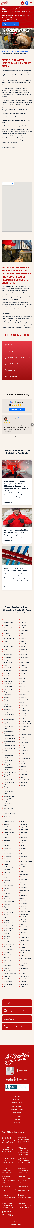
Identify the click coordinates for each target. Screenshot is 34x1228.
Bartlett (6, 649)
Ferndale (23, 646)
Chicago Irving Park (9, 746)
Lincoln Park (7, 853)
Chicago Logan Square (8, 761)
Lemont (6, 845)
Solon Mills (23, 885)
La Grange (23, 785)
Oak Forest (7, 939)
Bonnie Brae (8, 662)
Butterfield (7, 684)
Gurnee (22, 702)
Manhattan (7, 877)
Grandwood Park (25, 692)
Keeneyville (24, 772)
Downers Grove (25, 630)
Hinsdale (23, 732)
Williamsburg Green (24, 964)
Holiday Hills (24, 737)
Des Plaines (24, 628)
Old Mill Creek (8, 949)
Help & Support (17, 1116)
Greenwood (24, 700)
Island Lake (23, 764)
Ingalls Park (23, 753)
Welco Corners (24, 935)
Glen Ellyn (23, 678)
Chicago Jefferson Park (9, 749)
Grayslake (23, 694)
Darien (22, 620)
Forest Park (23, 654)
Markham (7, 880)
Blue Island (7, 657)
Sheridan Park (24, 879)
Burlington (7, 676)
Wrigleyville (24, 984)
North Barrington (9, 923)
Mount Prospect (9, 901)
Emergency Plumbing (17, 1109)
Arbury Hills (7, 636)
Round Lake (24, 859)
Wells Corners (24, 937)
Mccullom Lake (8, 885)
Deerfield (23, 625)
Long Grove (7, 872)
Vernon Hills (24, 914)
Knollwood (23, 783)
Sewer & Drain (12, 370)
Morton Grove (8, 899)
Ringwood (23, 827)
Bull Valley (7, 673)
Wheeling (23, 955)
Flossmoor (23, 649)
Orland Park (7, 955)
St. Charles (23, 895)
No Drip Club (17, 1112)
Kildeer (22, 777)
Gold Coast (23, 686)
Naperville (7, 909)
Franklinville (23, 670)
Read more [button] (7, 431)
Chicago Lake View (10, 753)
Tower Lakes (24, 906)
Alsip (5, 630)
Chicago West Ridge (8, 800)
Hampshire (23, 708)
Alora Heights (8, 628)
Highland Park (24, 727)
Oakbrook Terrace (9, 944)
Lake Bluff (7, 824)
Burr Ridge (7, 678)
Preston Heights (9, 984)
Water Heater (10, 51)
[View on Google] (5, 419)
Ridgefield (23, 824)
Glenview (23, 684)
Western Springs (25, 950)
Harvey (22, 718)
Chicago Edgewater (7, 723)
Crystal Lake (8, 819)
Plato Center (8, 979)
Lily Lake (7, 851)
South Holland (24, 890)
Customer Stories (17, 1106)
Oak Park (6, 941)
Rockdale (23, 840)
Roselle (22, 853)
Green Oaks (23, 697)
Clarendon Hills (8, 808)
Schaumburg (24, 874)
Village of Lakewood (23, 920)
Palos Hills (7, 963)
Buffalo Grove (8, 670)
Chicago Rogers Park (9, 792)
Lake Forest (7, 829)
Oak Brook (7, 936)
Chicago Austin (8, 709)
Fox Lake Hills (24, 662)
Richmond (23, 821)
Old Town (7, 952)
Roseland (23, 851)
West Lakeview (25, 945)
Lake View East (8, 835)
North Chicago (8, 925)
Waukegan (23, 932)
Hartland (23, 716)
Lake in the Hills (9, 832)
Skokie (22, 882)
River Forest (24, 829)
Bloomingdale (8, 654)
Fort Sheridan (24, 657)
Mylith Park (7, 907)
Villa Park (23, 917)
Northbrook (7, 931)
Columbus (7, 811)
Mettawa (7, 891)
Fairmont (23, 644)
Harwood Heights (25, 721)
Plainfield (7, 976)
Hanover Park (24, 710)
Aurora (6, 641)
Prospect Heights (9, 987)
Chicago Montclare (9, 765)
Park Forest (7, 966)
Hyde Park (23, 748)
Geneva (22, 673)
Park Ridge (7, 968)
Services (17, 1096)
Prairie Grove (8, 982)
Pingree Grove (8, 971)
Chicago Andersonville (8, 705)
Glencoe (22, 681)
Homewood (24, 743)
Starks (22, 898)
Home (3, 51)
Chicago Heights (9, 736)
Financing (17, 1119)
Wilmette (23, 971)
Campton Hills (8, 686)
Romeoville (23, 845)
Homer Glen (24, 740)
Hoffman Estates (25, 734)
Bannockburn (8, 644)
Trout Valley (24, 909)
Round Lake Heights (24, 865)
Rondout (23, 848)
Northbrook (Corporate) (8, 1137)
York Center (23, 987)
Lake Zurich (7, 840)
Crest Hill (7, 816)
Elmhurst (23, 638)
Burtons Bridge (8, 681)
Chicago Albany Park (8, 701)
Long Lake (7, 875)
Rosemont (23, 856)
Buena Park (7, 668)
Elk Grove (23, 636)
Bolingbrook (7, 660)
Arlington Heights (9, 638)
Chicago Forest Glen (8, 732)
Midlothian (7, 893)
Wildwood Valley (25, 958)
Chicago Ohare (8, 779)
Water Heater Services (15, 364)
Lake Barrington (9, 821)
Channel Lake (8, 694)
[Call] (22, 3)
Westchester (24, 947)
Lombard (7, 869)
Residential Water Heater (21, 51)
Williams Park (24, 961)
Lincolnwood (8, 859)
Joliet (22, 769)
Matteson (7, 883)
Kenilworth (23, 775)
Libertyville (7, 848)
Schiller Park (24, 877)
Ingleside (23, 756)
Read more (7, 502)
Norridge (6, 920)
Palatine (6, 957)
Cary (5, 692)
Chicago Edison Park (8, 727)
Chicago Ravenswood (8, 788)
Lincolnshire (7, 856)
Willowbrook (24, 968)
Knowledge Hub (17, 1102)
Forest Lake (24, 652)
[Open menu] (31, 3)
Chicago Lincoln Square (8, 757)
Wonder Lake (24, 976)
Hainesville (23, 705)
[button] (26, 3)
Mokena (6, 896)
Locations (17, 1122)
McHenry (7, 888)
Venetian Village (25, 911)
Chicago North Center (8, 769)
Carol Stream (8, 689)
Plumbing (11, 345)
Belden (6, 652)
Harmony (23, 713)
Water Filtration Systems (16, 358)
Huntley (22, 745)
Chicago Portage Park (9, 783)
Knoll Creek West (25, 780)
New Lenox (7, 915)
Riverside (23, 835)
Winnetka (23, 973)
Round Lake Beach (26, 861)
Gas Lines (11, 351)
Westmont (23, 953)
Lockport (7, 864)
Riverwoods (24, 837)
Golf (21, 689)
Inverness (23, 761)
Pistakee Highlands (10, 973)
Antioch (6, 633)
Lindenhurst (7, 861)
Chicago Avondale (9, 712)
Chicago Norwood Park (9, 776)
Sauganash (23, 871)
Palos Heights (8, 960)
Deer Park (23, 622)
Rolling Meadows (25, 843)
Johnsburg (23, 767)
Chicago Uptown (9, 796)
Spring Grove (24, 893)
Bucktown (7, 665)
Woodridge (23, 979)
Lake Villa (7, 837)
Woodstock (23, 981)
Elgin (21, 633)
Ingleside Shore (25, 759)
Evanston (23, 641)
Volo (21, 924)
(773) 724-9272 (12, 20)
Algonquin (7, 620)
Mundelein (7, 904)
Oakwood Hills (8, 947)
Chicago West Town (8, 804)
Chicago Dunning (9, 719)
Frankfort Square (25, 668)
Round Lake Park (25, 869)
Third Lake (23, 901)
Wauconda (23, 929)
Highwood (23, 729)
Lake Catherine (8, 827)
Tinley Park (23, 903)
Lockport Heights (9, 867)
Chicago (6, 697)
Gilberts (22, 676)
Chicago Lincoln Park (9, 1159)
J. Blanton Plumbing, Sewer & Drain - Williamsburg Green (19, 8)
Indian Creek (24, 750)
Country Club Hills (9, 813)
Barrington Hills (8, 646)
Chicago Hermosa (9, 738)
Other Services (12, 376)
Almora (6, 625)
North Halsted (8, 928)
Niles (5, 917)
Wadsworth (24, 927)
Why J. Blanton (17, 1099)
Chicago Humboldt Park (9, 742)
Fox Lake (23, 660)
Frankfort (23, 665)
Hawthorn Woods (25, 724)
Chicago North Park (10, 772)
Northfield (7, 933)
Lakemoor (7, 843)
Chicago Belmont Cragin (9, 715)
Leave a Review (23, 1070)
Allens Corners (8, 622)
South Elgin (23, 887)
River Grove (24, 832)
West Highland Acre (24, 941)
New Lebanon (8, 912)
